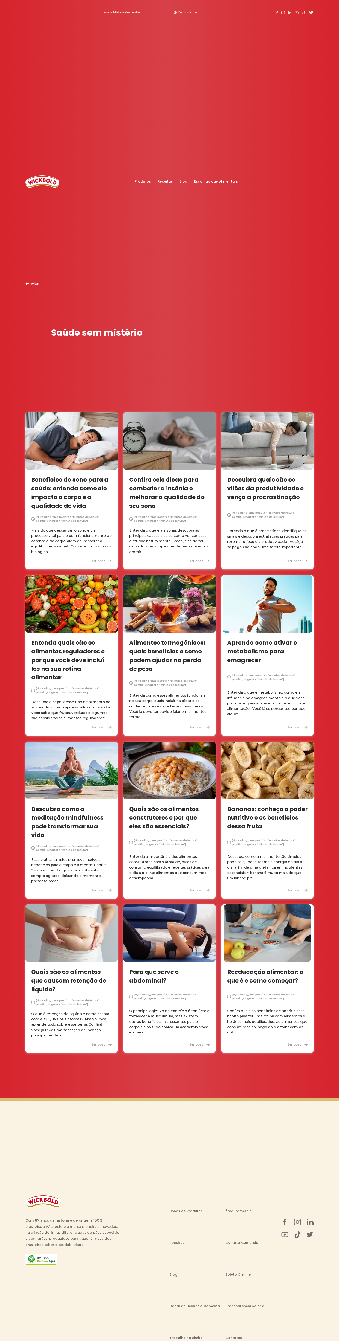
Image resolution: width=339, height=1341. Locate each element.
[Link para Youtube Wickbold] (297, 12)
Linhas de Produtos (186, 1211)
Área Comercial (239, 1211)
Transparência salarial (245, 1306)
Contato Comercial (242, 1242)
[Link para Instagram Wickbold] (283, 12)
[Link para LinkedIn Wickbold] (289, 12)
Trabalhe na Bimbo (186, 1337)
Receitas (165, 181)
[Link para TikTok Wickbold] (304, 12)
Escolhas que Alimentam (216, 181)
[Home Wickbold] (42, 181)
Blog (183, 181)
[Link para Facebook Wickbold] (277, 13)
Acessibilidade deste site (122, 12)
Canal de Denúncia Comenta (195, 1306)
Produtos (143, 181)
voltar (34, 283)
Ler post (98, 561)
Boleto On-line (238, 1274)
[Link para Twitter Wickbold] (311, 12)
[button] (186, 13)
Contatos (233, 1337)
